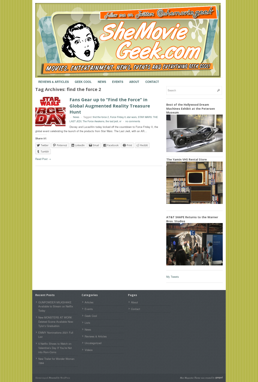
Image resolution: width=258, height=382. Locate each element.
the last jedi (112, 121)
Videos (89, 350)
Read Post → (43, 159)
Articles (89, 302)
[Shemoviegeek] (132, 40)
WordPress (65, 377)
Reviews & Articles (96, 336)
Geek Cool (91, 316)
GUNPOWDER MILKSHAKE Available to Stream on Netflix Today (55, 306)
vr (120, 121)
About (134, 302)
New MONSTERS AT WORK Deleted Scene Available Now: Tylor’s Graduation (56, 321)
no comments (132, 121)
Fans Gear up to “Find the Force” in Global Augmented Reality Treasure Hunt (110, 105)
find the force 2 (101, 117)
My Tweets (172, 277)
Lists (87, 323)
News (76, 117)
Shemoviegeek (41, 377)
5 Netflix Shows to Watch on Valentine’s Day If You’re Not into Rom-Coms (55, 348)
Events (89, 309)
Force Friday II (118, 117)
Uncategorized (93, 343)
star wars (132, 117)
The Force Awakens (93, 121)
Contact (135, 309)
